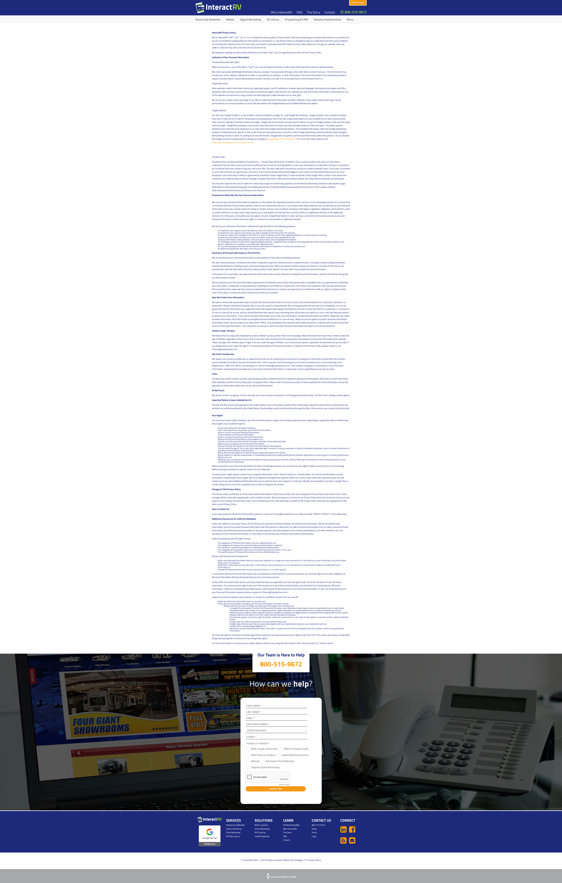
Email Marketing (233, 832)
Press (314, 832)
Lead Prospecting (262, 836)
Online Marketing (262, 828)
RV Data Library (233, 836)
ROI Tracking (260, 832)
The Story (313, 12)
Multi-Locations (261, 824)
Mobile (230, 19)
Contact (329, 12)
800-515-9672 (356, 12)
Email (314, 828)
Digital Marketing (250, 19)
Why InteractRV (281, 12)
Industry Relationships (327, 19)
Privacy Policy (314, 860)
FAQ (299, 12)
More (350, 19)
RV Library (273, 19)
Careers (286, 839)
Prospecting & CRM (296, 19)
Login (314, 836)
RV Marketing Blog (291, 824)
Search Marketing (233, 828)
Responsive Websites (235, 824)
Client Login (357, 2)
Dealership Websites (207, 19)
